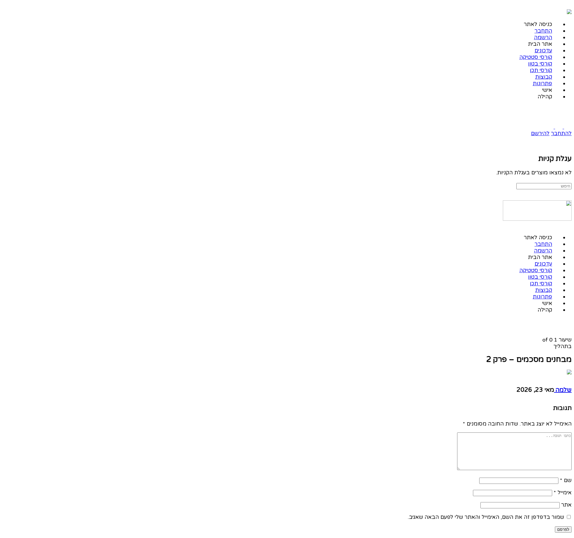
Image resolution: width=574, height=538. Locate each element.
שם (566, 480)
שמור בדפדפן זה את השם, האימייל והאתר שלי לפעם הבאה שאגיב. (486, 517)
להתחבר (561, 133)
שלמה (563, 390)
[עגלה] (568, 145)
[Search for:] (544, 185)
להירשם (540, 133)
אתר (566, 505)
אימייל (563, 492)
